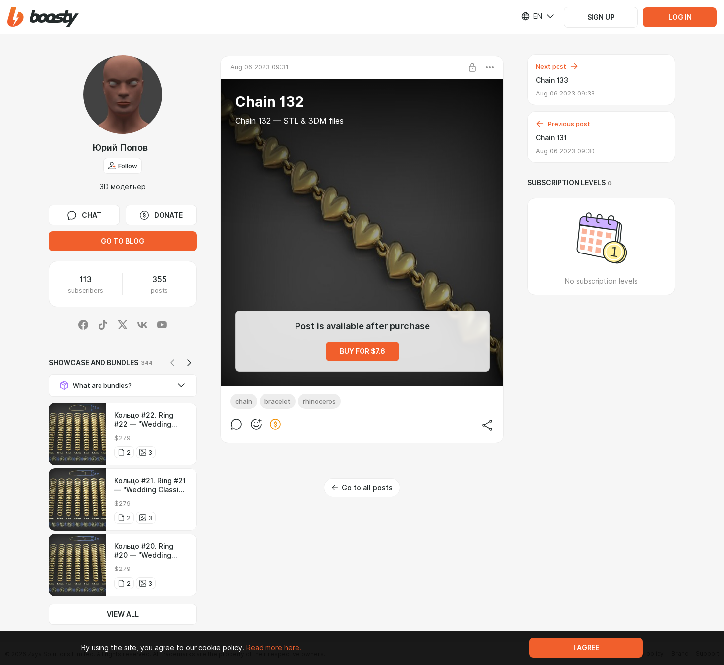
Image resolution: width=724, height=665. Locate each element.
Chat (91, 215)
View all (123, 614)
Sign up (601, 17)
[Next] (189, 362)
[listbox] (531, 16)
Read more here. (273, 648)
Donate (168, 215)
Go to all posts (367, 488)
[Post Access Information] (472, 67)
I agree (586, 648)
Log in (679, 17)
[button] (43, 17)
